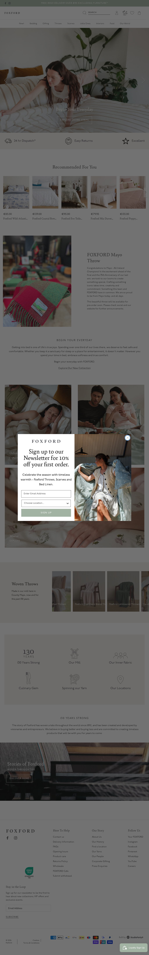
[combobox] (45, 503)
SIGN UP (46, 513)
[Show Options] (67, 503)
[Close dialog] (127, 437)
